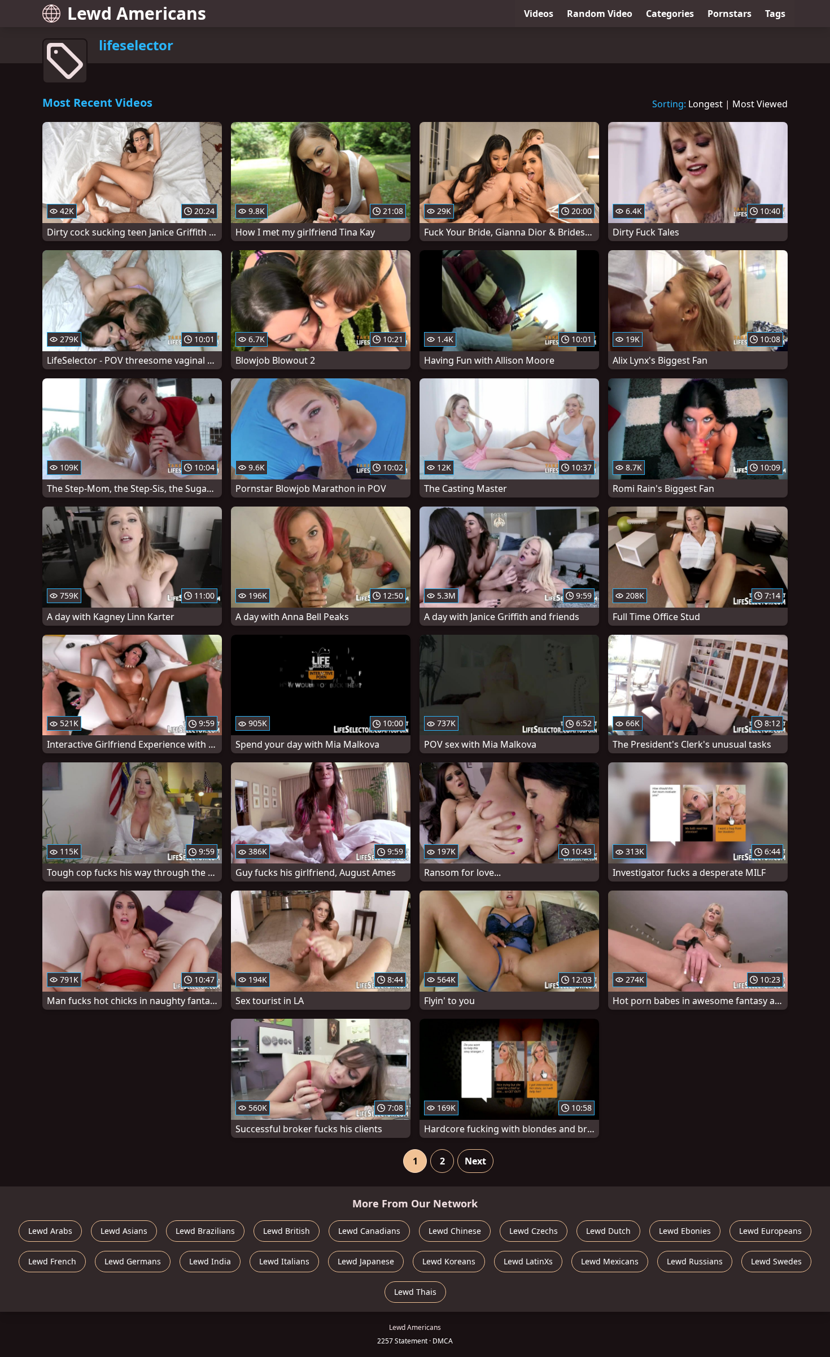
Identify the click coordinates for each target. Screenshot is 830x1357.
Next (475, 1161)
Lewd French (52, 1261)
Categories (670, 13)
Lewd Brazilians (205, 1230)
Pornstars (729, 13)
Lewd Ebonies (685, 1230)
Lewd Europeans (770, 1230)
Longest (705, 104)
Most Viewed (760, 104)
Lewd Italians (284, 1261)
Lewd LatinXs (528, 1261)
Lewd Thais (415, 1291)
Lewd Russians (695, 1261)
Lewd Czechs (533, 1230)
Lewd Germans (132, 1261)
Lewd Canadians (369, 1230)
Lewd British (286, 1230)
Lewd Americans (136, 13)
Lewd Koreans (448, 1261)
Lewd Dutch (608, 1230)
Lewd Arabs (50, 1230)
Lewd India (210, 1261)
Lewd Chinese (455, 1230)
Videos (538, 13)
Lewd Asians (124, 1230)
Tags (775, 13)
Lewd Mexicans (610, 1261)
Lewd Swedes (776, 1261)
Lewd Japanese (366, 1261)
